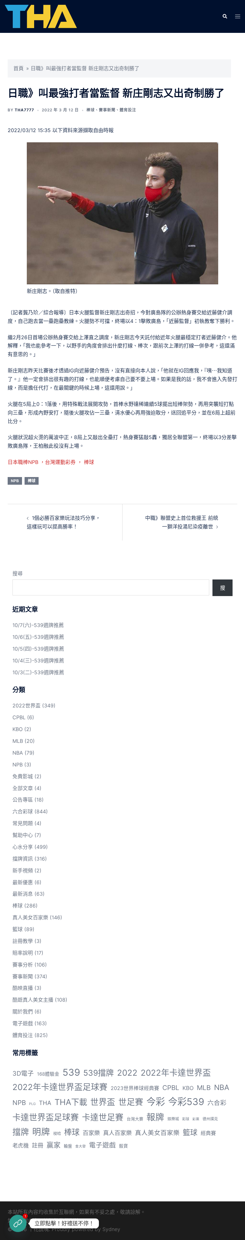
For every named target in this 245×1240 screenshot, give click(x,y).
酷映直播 (22, 988)
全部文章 (22, 788)
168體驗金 (48, 1074)
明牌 (41, 1131)
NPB (15, 480)
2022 (127, 1073)
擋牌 (20, 1132)
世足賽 (130, 1102)
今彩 (155, 1101)
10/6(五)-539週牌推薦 (38, 637)
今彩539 (186, 1101)
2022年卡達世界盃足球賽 (60, 1087)
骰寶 (123, 1145)
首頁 (18, 68)
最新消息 (22, 894)
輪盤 (68, 1146)
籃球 (17, 929)
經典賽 (208, 1133)
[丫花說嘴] (41, 16)
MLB (17, 741)
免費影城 (22, 776)
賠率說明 (22, 953)
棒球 (90, 110)
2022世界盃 (26, 705)
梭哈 (57, 1133)
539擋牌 (98, 1073)
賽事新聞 (107, 110)
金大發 (80, 1146)
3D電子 (23, 1073)
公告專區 (22, 799)
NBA (17, 753)
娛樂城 (173, 1119)
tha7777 (24, 110)
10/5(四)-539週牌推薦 (38, 649)
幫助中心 (22, 835)
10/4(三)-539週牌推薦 (38, 660)
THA (45, 1102)
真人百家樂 (117, 1132)
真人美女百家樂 (30, 917)
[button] (224, 16)
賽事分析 (22, 964)
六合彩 (216, 1103)
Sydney (111, 1229)
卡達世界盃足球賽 (45, 1117)
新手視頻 (22, 870)
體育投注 (128, 110)
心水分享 (22, 847)
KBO (17, 729)
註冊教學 (22, 941)
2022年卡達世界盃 (176, 1073)
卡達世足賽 (102, 1117)
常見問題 (22, 823)
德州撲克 (210, 1119)
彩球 (185, 1119)
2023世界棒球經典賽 (135, 1088)
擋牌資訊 (22, 858)
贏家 (54, 1145)
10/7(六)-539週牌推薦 (38, 625)
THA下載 (71, 1102)
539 (71, 1072)
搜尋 (17, 573)
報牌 (155, 1117)
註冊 (37, 1145)
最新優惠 (22, 882)
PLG (32, 1104)
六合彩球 (22, 811)
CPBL (19, 717)
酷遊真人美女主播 (32, 1000)
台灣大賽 (135, 1118)
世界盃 (102, 1102)
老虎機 (20, 1145)
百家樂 (91, 1132)
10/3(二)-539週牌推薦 (38, 672)
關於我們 (22, 1011)
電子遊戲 (22, 1023)
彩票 (195, 1119)
